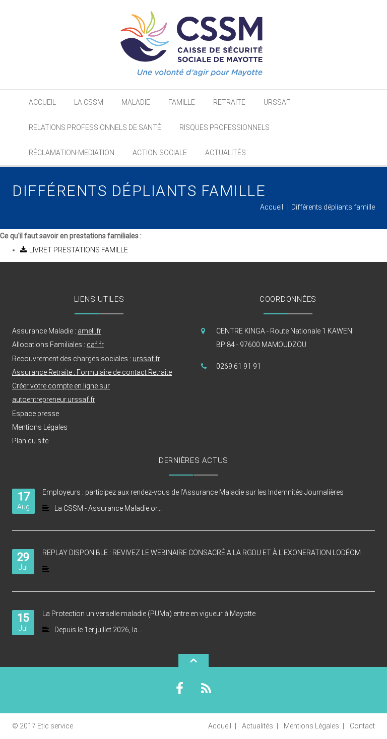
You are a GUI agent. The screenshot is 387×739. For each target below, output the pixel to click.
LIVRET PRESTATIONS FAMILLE (78, 250)
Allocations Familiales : (58, 345)
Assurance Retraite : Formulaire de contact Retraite (92, 372)
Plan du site (30, 441)
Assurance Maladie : (56, 331)
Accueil (271, 207)
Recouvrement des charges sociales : (86, 359)
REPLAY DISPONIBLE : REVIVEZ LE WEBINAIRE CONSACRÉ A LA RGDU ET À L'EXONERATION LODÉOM (201, 553)
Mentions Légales (40, 427)
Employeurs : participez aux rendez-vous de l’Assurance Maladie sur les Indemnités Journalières (193, 492)
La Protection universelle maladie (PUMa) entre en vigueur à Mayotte (148, 614)
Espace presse (35, 414)
